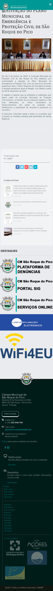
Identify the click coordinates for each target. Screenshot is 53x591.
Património (8, 528)
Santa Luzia (8, 489)
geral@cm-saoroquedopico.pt (18, 429)
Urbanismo (8, 531)
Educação (7, 518)
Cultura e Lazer (9, 510)
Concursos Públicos (11, 539)
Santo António (9, 494)
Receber (12, 465)
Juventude (7, 523)
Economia (7, 515)
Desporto (7, 513)
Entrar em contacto (10, 414)
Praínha (6, 487)
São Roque (8, 497)
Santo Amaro (8, 492)
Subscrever (12, 482)
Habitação (7, 520)
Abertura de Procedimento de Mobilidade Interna (29, 202)
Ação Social (8, 507)
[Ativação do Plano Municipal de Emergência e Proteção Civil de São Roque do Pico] (26, 55)
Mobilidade (8, 526)
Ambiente (7, 505)
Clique (4, 441)
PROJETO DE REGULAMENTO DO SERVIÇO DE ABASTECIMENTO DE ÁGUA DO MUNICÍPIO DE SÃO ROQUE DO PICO (31, 215)
